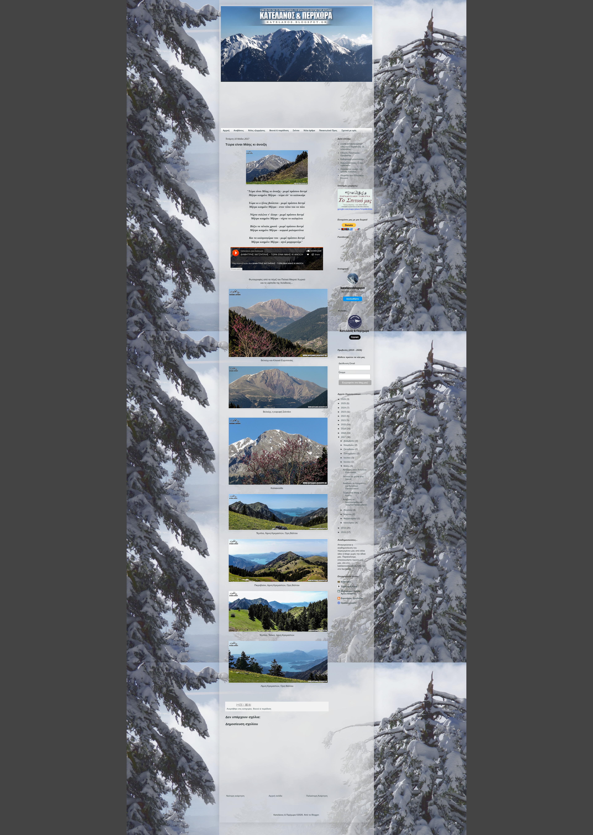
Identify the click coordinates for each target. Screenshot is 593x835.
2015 (344, 532)
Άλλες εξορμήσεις (256, 130)
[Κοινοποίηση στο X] (243, 704)
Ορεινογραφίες (349, 603)
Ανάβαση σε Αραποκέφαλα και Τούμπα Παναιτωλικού (355, 502)
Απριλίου (348, 510)
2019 (344, 428)
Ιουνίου (347, 462)
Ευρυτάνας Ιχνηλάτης (352, 598)
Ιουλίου (347, 457)
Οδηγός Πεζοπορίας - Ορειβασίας (350, 154)
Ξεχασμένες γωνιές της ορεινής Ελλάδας (351, 170)
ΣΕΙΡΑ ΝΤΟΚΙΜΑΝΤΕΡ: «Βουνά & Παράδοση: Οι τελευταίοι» (352, 146)
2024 (344, 407)
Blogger (315, 815)
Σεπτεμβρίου (350, 453)
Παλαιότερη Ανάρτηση (317, 796)
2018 (344, 433)
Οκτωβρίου (349, 449)
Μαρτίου (348, 514)
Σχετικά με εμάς (349, 130)
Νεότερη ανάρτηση (235, 796)
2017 (344, 437)
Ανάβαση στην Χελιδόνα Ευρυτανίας (354, 471)
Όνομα (342, 372)
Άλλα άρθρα (309, 130)
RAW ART (346, 582)
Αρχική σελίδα (275, 796)
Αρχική (226, 130)
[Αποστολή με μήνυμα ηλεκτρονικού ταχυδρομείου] (237, 704)
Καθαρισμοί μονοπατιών (352, 159)
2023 (344, 412)
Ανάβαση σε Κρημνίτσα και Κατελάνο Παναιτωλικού (354, 486)
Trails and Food (349, 586)
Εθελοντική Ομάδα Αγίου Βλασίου (350, 592)
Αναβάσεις (239, 130)
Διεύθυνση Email (347, 363)
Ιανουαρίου (349, 522)
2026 (344, 399)
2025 (344, 403)
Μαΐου (347, 466)
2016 (344, 528)
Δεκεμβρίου (349, 441)
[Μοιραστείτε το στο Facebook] (246, 704)
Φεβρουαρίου (350, 518)
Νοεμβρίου (349, 445)
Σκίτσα (296, 130)
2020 (344, 424)
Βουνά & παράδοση (279, 130)
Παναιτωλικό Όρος (328, 130)
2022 (344, 416)
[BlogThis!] (240, 704)
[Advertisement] (296, 105)
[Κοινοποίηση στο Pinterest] (249, 704)
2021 (344, 420)
